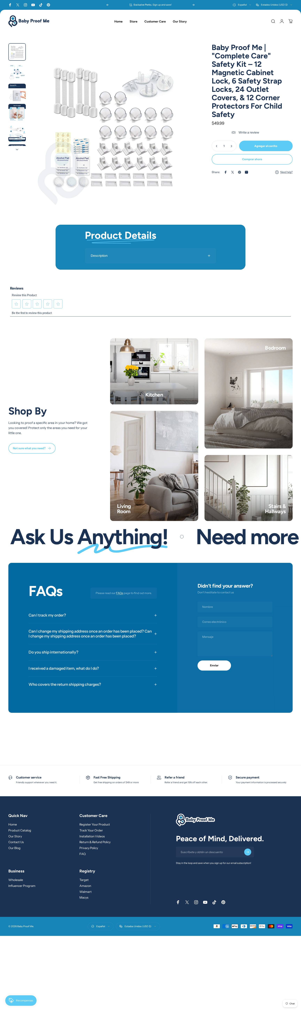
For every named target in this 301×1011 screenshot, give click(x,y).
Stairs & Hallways (275, 509)
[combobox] (242, 5)
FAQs (119, 593)
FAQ (82, 854)
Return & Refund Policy (95, 842)
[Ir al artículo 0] (17, 52)
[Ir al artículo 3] (17, 92)
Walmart (85, 891)
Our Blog (14, 848)
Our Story (15, 836)
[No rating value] (221, 132)
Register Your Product (94, 824)
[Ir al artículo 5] (17, 133)
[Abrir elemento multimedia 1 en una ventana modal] (113, 127)
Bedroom (275, 348)
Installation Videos (92, 836)
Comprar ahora (252, 159)
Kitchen (154, 395)
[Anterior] (107, 5)
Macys (83, 897)
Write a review (248, 133)
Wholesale (15, 880)
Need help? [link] (286, 172)
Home (12, 824)
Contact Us (16, 842)
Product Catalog (19, 830)
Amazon (85, 885)
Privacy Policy (88, 848)
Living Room (124, 509)
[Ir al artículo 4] (17, 112)
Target (84, 880)
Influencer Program (21, 885)
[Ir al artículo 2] (17, 72)
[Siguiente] (193, 5)
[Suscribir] (247, 852)
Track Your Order (91, 830)
